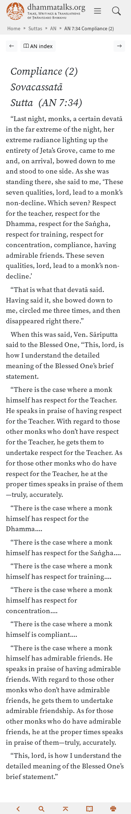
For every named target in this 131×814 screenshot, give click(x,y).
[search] (41, 808)
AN (53, 28)
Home (13, 28)
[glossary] (89, 808)
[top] (65, 808)
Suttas (35, 28)
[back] (18, 808)
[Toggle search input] (116, 11)
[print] (113, 808)
